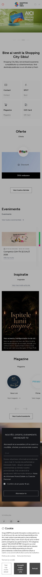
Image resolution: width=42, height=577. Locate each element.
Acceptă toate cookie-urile (20, 568)
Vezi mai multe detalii (6, 568)
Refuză (35, 568)
